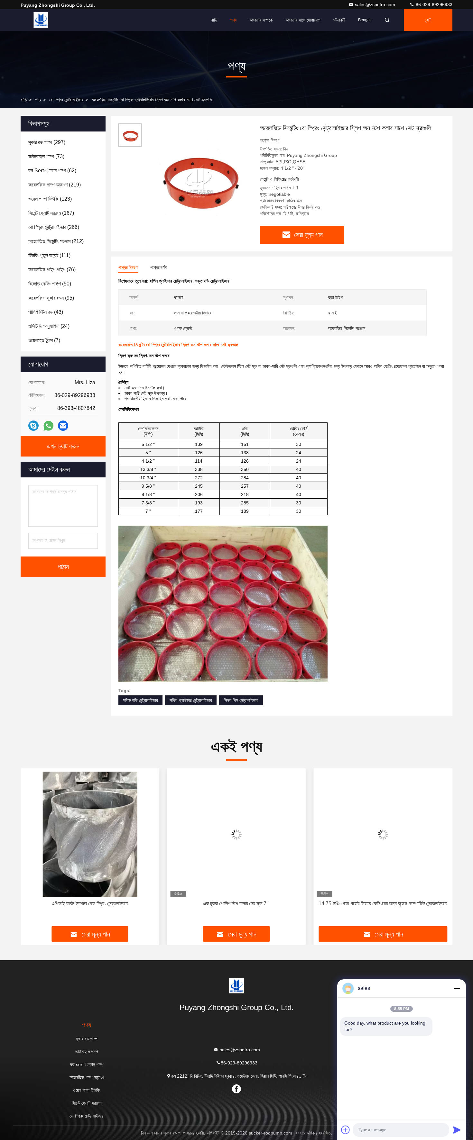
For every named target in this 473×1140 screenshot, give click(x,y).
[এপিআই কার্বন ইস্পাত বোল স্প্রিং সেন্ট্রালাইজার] (90, 834)
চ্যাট (428, 20)
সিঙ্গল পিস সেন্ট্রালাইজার (241, 700)
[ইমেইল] (63, 425)
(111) (49, 255)
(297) (46, 142)
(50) (49, 283)
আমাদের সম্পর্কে (261, 20)
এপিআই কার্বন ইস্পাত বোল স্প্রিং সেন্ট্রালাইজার (90, 903)
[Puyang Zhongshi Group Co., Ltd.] (41, 20)
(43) (45, 312)
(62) (52, 170)
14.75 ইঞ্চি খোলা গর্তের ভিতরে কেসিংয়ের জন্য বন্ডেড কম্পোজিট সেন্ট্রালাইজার (383, 903)
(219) (54, 184)
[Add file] (345, 1130)
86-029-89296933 (433, 4)
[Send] (457, 1130)
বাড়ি (214, 20)
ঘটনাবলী (339, 20)
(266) (53, 227)
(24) (49, 326)
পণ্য (233, 20)
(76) (52, 269)
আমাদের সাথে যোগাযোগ (302, 20)
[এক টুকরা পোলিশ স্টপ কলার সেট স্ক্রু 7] (236, 834)
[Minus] (457, 988)
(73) (46, 156)
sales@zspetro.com (375, 4)
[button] (32, 849)
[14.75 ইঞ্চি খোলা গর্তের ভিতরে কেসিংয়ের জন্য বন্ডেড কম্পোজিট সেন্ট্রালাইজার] (383, 834)
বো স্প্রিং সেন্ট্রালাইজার (66, 99)
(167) (51, 213)
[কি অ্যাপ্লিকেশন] (48, 425)
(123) (50, 199)
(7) (44, 340)
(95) (51, 298)
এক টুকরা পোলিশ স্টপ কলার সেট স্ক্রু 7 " (236, 903)
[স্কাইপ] (33, 425)
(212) (56, 241)
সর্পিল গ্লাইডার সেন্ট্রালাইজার (191, 700)
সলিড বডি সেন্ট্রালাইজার (140, 700)
